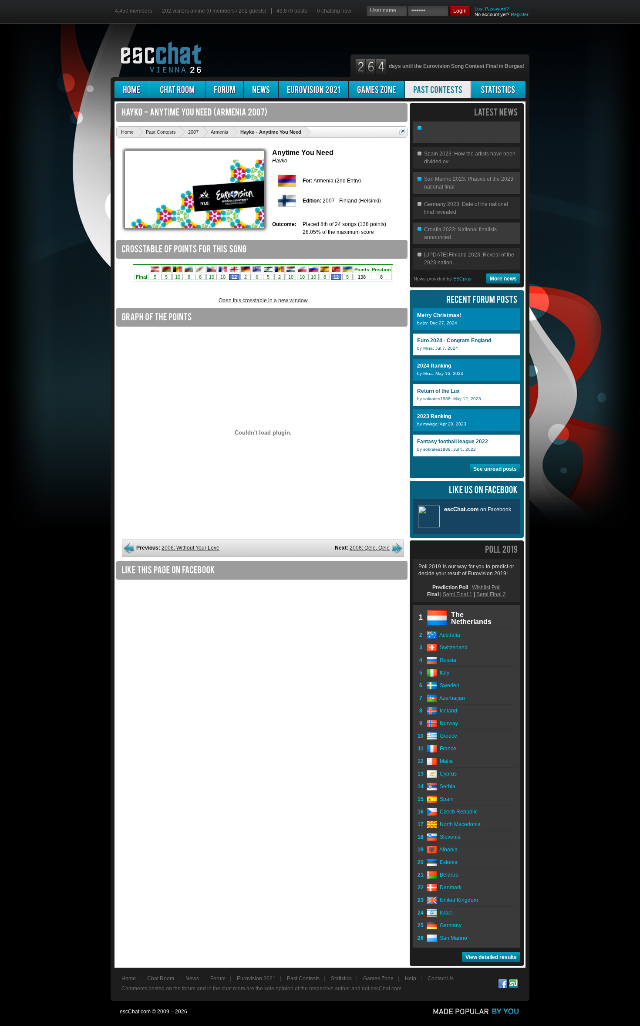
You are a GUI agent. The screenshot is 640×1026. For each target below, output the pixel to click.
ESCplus (462, 278)
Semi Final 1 (457, 594)
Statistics (341, 978)
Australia (448, 635)
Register (520, 14)
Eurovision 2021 (256, 978)
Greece (447, 736)
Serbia (446, 786)
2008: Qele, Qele (370, 548)
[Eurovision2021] (313, 89)
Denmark (449, 887)
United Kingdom (457, 900)
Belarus (447, 875)
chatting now (334, 11)
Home (128, 978)
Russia (446, 660)
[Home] (132, 89)
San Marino (452, 938)
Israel (445, 913)
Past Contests (303, 978)
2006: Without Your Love (190, 548)
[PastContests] (438, 89)
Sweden (448, 685)
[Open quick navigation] (402, 132)
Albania (447, 850)
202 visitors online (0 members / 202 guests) (214, 11)
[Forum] (224, 89)
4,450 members (133, 11)
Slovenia (449, 837)
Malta (445, 761)
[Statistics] (498, 89)
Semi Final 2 (491, 594)
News (192, 978)
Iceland (447, 711)
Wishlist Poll (486, 587)
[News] (261, 89)
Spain (445, 799)
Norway (447, 723)
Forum (218, 978)
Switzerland (452, 648)
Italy (443, 673)
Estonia (447, 862)
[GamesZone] (376, 89)
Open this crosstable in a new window (263, 300)
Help (410, 978)
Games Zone (378, 978)
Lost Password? (492, 8)
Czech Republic (457, 812)
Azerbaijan (451, 698)
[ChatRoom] (177, 89)
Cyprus (447, 774)
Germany (449, 925)
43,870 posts (291, 11)
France (446, 749)
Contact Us (441, 978)
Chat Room (160, 978)
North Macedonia (459, 824)
